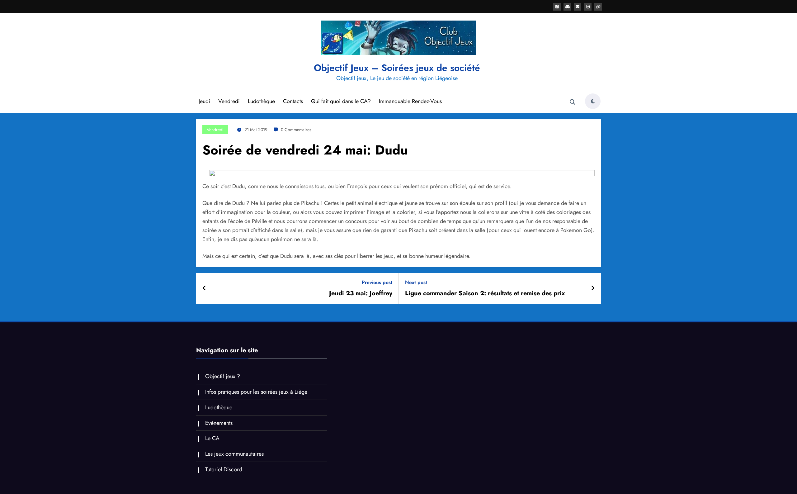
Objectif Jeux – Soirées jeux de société (397, 67)
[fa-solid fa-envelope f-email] (577, 7)
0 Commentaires (296, 129)
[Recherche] (572, 102)
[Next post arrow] (593, 288)
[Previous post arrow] (204, 288)
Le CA (212, 438)
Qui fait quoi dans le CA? (341, 101)
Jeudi (204, 101)
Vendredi (229, 101)
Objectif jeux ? (222, 376)
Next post (416, 282)
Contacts (293, 101)
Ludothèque (261, 101)
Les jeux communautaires (234, 454)
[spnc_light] (593, 101)
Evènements (219, 423)
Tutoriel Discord (223, 469)
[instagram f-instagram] (588, 7)
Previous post (377, 282)
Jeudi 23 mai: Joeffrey (360, 293)
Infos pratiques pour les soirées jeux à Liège (256, 392)
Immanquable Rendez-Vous (410, 101)
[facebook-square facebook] (557, 7)
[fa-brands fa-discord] (567, 7)
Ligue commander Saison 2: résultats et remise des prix (485, 293)
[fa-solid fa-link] (598, 7)
